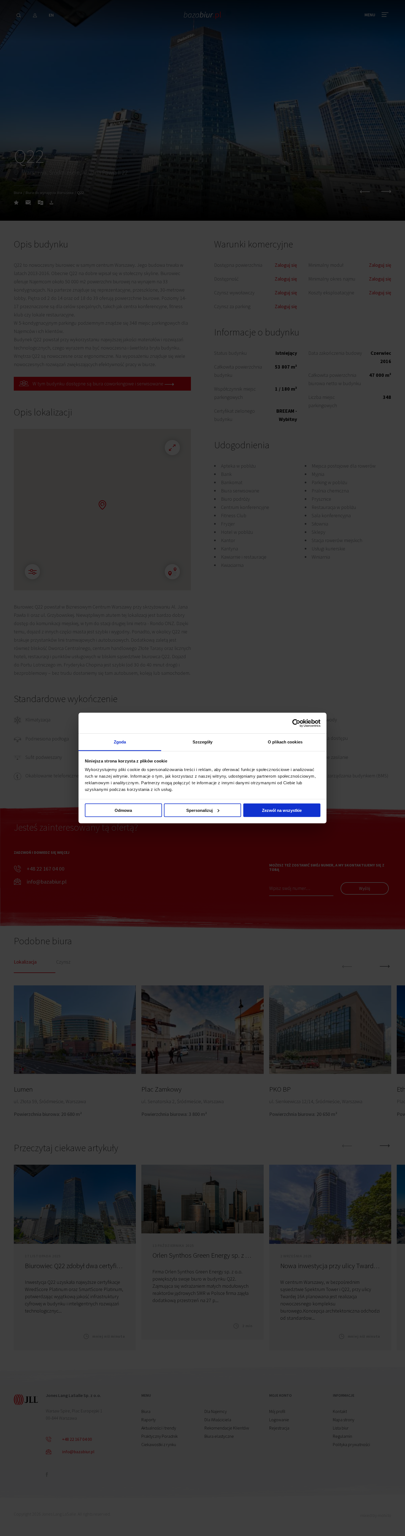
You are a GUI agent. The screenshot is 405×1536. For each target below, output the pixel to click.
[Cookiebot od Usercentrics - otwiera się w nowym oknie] (296, 723)
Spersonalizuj (199, 810)
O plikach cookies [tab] (285, 742)
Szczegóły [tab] (203, 742)
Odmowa (123, 810)
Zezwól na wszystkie (282, 810)
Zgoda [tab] (120, 742)
